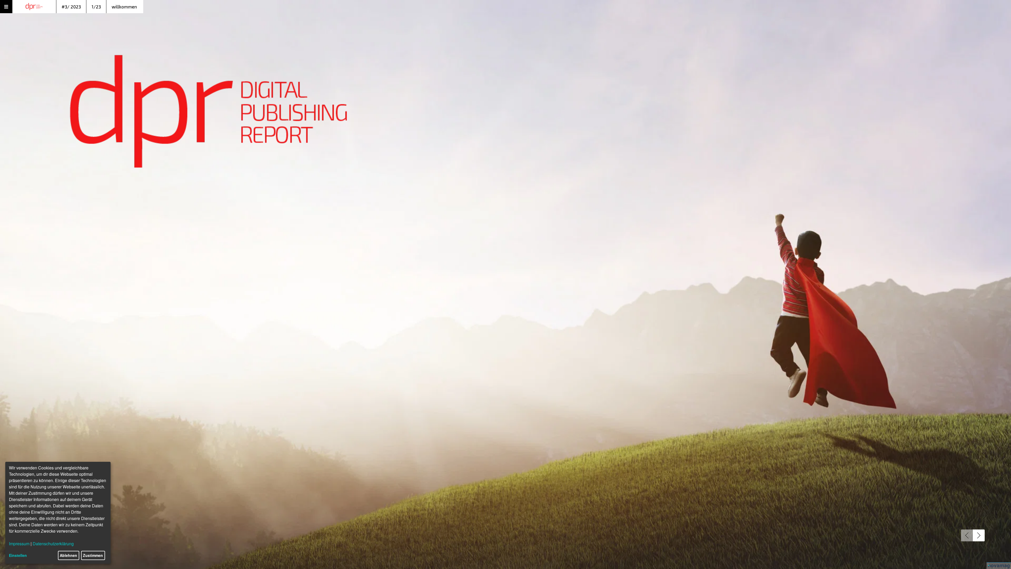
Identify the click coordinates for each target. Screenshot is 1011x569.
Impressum (19, 544)
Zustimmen (93, 555)
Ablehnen (68, 555)
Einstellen (18, 555)
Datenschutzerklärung (53, 544)
